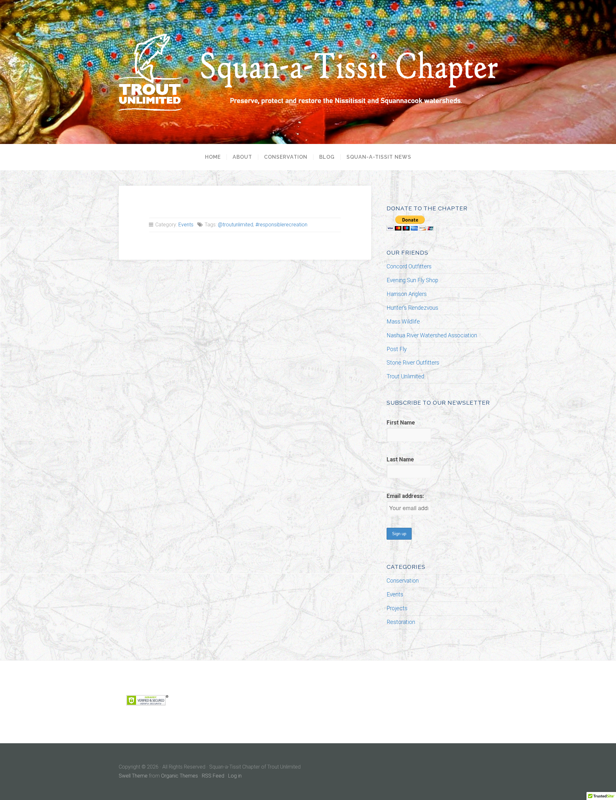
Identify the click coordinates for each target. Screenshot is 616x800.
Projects (397, 608)
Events (185, 225)
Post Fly (396, 349)
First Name (401, 422)
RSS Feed (213, 776)
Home (213, 157)
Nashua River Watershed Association (432, 335)
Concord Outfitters (409, 266)
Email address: (405, 496)
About (242, 157)
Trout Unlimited (405, 376)
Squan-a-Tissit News (378, 157)
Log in (235, 776)
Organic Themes (179, 776)
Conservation (285, 157)
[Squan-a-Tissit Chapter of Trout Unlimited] (308, 72)
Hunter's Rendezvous (412, 308)
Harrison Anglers (407, 294)
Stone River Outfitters (413, 362)
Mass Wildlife (403, 321)
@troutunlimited (235, 225)
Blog (327, 157)
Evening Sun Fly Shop (412, 280)
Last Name (400, 459)
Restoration (401, 622)
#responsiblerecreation (281, 225)
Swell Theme (133, 776)
